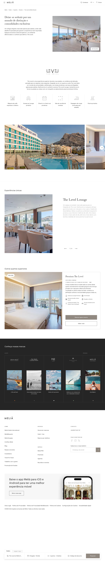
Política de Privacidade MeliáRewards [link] (37, 505)
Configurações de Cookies (70, 505)
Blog (6, 446)
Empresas (40, 454)
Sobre (6, 426)
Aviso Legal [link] (8, 505)
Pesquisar (93, 556)
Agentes (40, 458)
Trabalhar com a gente (11, 461)
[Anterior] (65, 248)
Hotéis (10, 10)
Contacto (73, 426)
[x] (79, 440)
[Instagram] (75, 440)
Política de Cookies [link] (55, 505)
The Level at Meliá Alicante (30, 10)
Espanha (15, 10)
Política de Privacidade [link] (19, 505)
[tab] (8, 551)
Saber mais (81, 323)
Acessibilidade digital (85, 505)
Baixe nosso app (16, 493)
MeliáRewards (9, 434)
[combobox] (92, 2)
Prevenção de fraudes (11, 465)
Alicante (21, 10)
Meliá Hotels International (12, 430)
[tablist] (52, 551)
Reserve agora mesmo (81, 317)
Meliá (6, 10)
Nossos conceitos (10, 450)
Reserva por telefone (44, 438)
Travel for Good (9, 457)
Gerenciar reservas (43, 430)
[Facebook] (72, 440)
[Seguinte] (76, 248)
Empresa (40, 447)
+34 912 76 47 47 (75, 430)
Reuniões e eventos (43, 462)
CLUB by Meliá (9, 442)
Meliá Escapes (9, 438)
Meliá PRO (41, 451)
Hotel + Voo (41, 434)
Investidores (8, 453)
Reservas (40, 426)
